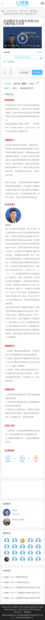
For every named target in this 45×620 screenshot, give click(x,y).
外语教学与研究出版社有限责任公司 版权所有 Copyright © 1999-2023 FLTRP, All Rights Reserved (24, 609)
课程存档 (27, 612)
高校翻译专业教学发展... (22, 57)
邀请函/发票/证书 (27, 88)
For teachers (13, 11)
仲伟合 (15, 510)
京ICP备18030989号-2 (24, 617)
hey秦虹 (6, 577)
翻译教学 (33, 11)
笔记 (7, 88)
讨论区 (32, 83)
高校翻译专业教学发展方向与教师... (29, 587)
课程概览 (8, 83)
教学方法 (23, 11)
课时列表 (20, 83)
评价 (15, 88)
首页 (3, 11)
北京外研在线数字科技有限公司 (28, 615)
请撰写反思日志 (22, 577)
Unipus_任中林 (18, 519)
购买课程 (37, 72)
